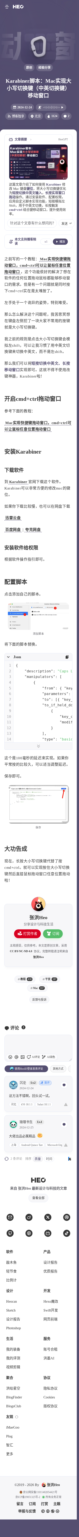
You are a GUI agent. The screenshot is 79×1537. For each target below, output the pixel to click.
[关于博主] (38, 904)
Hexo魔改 (50, 1301)
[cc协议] (50, 1511)
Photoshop (13, 1328)
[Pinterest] (28, 1233)
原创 (29, 67)
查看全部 (38, 1198)
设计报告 (50, 1262)
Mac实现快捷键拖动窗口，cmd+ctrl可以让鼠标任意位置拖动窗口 (37, 265)
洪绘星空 (13, 1388)
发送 (64, 223)
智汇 (9, 1445)
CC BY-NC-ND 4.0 (21, 951)
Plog (9, 1436)
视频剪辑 (13, 1367)
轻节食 (11, 1271)
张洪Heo (38, 957)
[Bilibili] (47, 1233)
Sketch (11, 1310)
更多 (9, 1454)
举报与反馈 (27, 1511)
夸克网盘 (33, 530)
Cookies (49, 1397)
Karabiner (18, 482)
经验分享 (44, 67)
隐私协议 (50, 1388)
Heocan (11, 1301)
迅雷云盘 (13, 518)
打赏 (44, 1504)
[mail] (10, 1217)
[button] (7, 7)
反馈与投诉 (39, 999)
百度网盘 (13, 530)
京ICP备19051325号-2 (27, 1497)
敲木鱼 (11, 1262)
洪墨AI (48, 1358)
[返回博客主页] (18, 7)
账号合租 (50, 1349)
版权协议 (50, 1406)
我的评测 (13, 1358)
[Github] (10, 1233)
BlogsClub (13, 1406)
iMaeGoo (12, 1427)
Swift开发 (50, 1310)
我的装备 (13, 1349)
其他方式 (58, 1068)
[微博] (28, 1217)
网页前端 (50, 1319)
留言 (19, 1504)
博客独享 (18, 116)
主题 (56, 1504)
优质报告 (50, 1271)
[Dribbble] (66, 1217)
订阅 (55, 934)
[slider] (70, 1059)
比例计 (11, 1280)
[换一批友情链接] (16, 1417)
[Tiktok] (66, 1233)
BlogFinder (14, 1397)
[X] (47, 1217)
